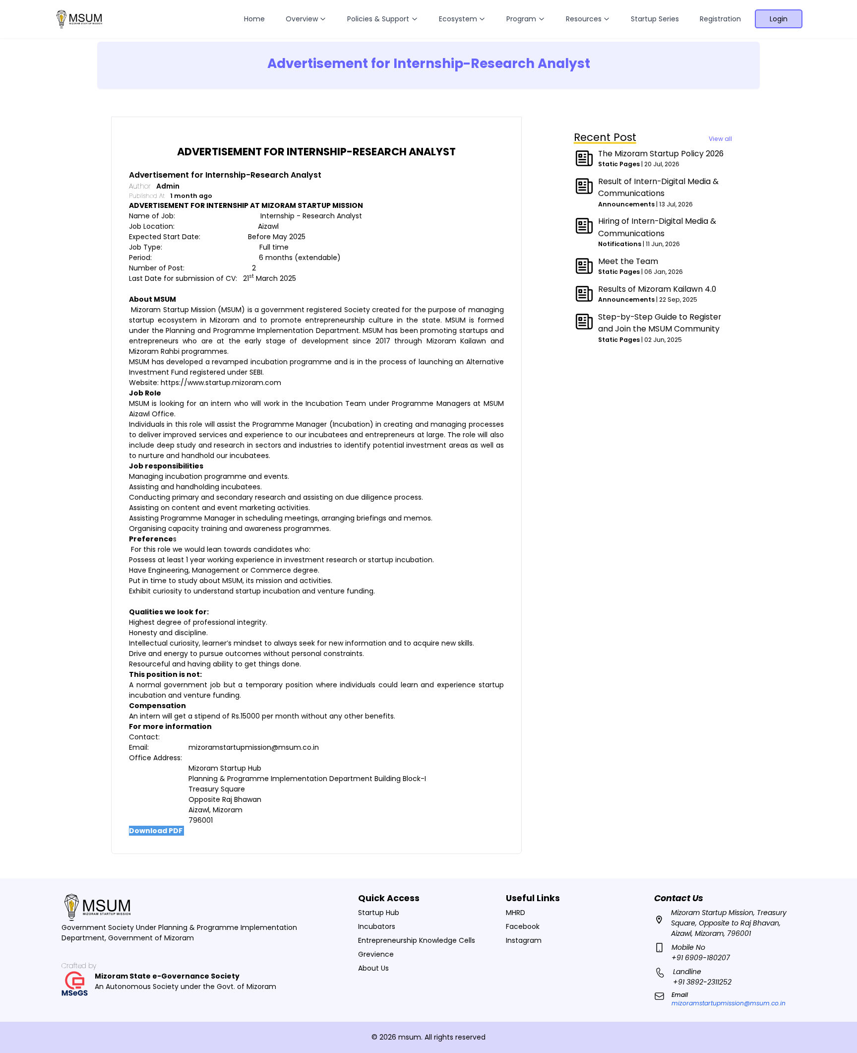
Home (254, 19)
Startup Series (655, 19)
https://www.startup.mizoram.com (221, 383)
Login (779, 19)
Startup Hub (378, 913)
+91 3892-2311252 (702, 982)
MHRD (515, 913)
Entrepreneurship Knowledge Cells (416, 940)
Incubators (376, 926)
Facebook (523, 926)
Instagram (524, 940)
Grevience (376, 954)
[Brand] (79, 19)
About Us (373, 968)
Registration (720, 19)
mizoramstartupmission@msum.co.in (253, 747)
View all (720, 138)
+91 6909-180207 (701, 958)
